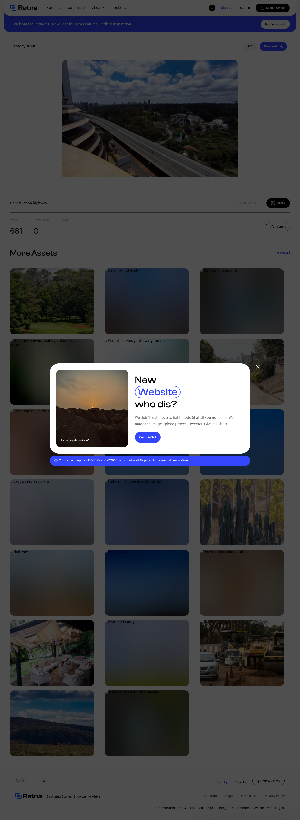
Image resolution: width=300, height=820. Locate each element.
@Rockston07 (80, 440)
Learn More (180, 460)
